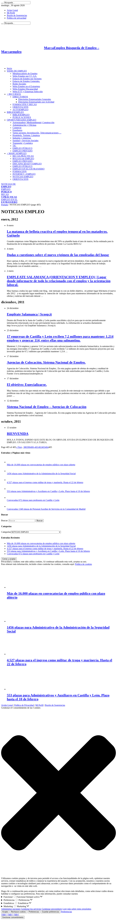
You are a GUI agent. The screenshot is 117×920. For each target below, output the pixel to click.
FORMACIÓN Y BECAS (25, 104)
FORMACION (20, 171)
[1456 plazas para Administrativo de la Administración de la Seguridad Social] (10, 471)
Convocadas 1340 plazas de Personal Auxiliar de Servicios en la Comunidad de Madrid (46, 509)
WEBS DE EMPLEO (17, 71)
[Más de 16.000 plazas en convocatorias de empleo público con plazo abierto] (10, 462)
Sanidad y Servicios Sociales (25, 140)
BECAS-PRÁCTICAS (23, 156)
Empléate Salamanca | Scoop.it (29, 314)
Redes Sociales (19, 84)
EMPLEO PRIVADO (23, 151)
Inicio (9, 68)
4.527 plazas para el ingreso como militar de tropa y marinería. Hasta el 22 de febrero (45, 482)
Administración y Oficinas (24, 125)
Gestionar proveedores (52, 909)
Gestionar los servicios (31, 909)
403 (43, 447)
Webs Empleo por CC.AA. (25, 76)
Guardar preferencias (50, 912)
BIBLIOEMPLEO (15, 112)
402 (40, 447)
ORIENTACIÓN (20, 107)
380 (25, 447)
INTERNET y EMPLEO (24, 174)
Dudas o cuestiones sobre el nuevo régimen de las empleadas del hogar (58, 255)
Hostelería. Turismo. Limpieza (26, 135)
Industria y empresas (22, 138)
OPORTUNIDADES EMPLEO (21, 120)
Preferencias (34, 912)
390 (28, 447)
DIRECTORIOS (20, 96)
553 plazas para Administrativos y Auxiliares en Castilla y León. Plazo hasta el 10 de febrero (48, 491)
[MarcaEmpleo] (15, 63)
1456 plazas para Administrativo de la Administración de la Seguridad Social (41, 473)
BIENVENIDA (17, 434)
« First (19, 447)
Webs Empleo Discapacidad (25, 89)
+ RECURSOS (14, 94)
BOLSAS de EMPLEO (23, 158)
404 (47, 447)
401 (36, 447)
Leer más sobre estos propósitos (77, 909)
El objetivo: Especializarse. (27, 384)
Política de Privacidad (24, 705)
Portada (4, 204)
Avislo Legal (7, 705)
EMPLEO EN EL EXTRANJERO (29, 169)
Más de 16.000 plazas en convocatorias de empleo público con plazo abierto (41, 464)
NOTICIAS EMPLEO (23, 176)
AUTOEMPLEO (20, 109)
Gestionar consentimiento (12, 917)
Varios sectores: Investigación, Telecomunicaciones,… (37, 133)
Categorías (6, 532)
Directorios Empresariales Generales (34, 99)
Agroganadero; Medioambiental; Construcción (33, 122)
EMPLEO (6, 190)
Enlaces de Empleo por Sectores (27, 78)
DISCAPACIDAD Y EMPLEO (27, 163)
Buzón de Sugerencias (17, 15)
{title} (4, 914)
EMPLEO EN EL (9, 200)
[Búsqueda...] (2, 3)
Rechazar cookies (18, 912)
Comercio (17, 127)
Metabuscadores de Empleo (25, 73)
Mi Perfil (11, 13)
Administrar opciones (10, 909)
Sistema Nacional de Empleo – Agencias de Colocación (46, 407)
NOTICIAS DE (8, 185)
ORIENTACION (20, 179)
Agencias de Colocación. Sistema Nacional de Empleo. (46, 362)
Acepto (5, 912)
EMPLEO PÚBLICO (22, 148)
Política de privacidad (16, 18)
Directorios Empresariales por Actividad (36, 102)
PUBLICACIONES (22, 117)
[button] (58, 793)
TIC (14, 145)
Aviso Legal (12, 10)
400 (32, 447)
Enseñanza (17, 130)
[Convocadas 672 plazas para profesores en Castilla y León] (10, 497)
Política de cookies (83, 564)
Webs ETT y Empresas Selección (28, 91)
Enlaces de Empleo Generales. (26, 81)
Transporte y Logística (23, 143)
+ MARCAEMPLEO (17, 153)
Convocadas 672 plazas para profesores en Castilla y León (33, 500)
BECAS (9, 195)
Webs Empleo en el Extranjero (26, 86)
